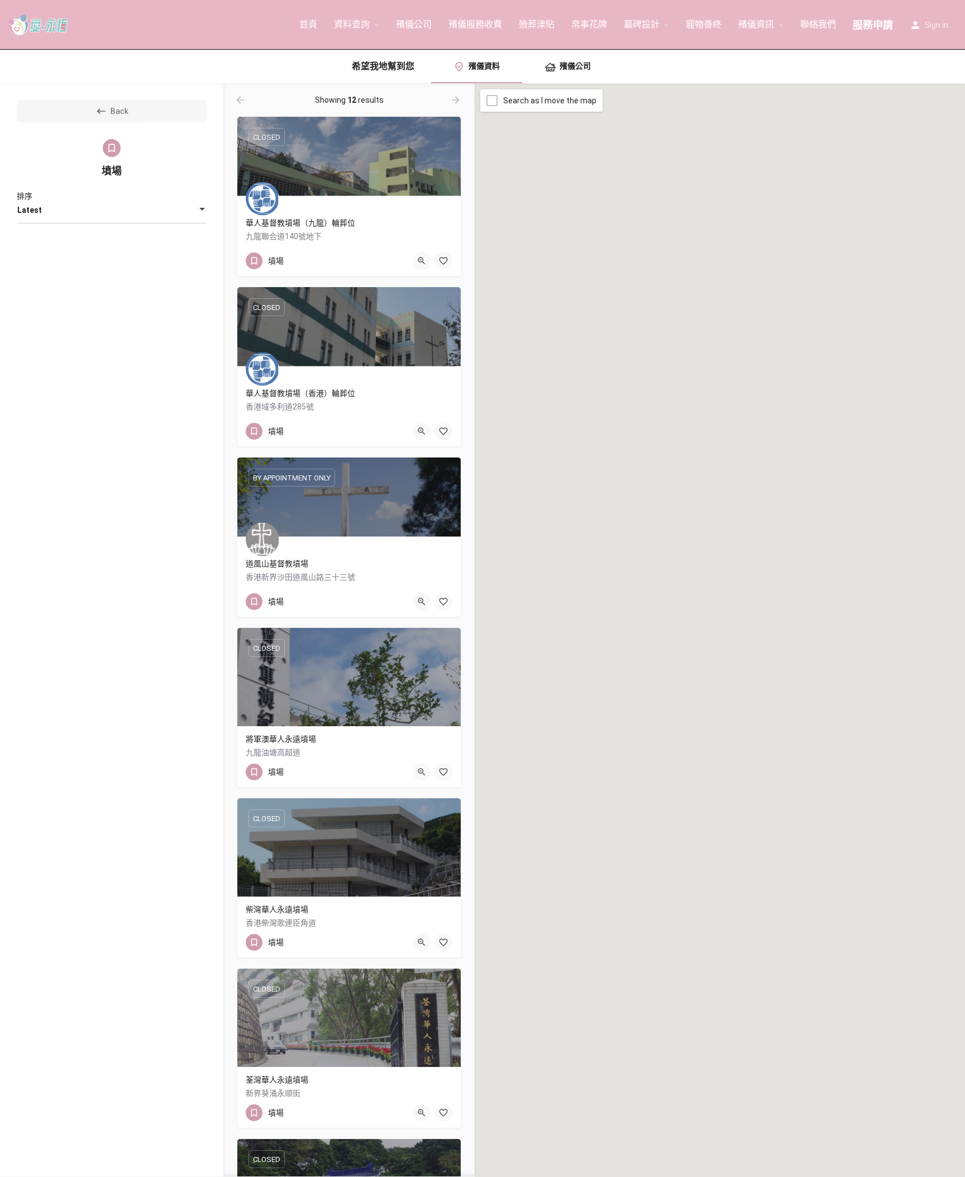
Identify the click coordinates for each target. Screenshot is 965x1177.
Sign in (936, 25)
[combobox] (112, 210)
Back (119, 111)
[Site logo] (39, 24)
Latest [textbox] (29, 210)
